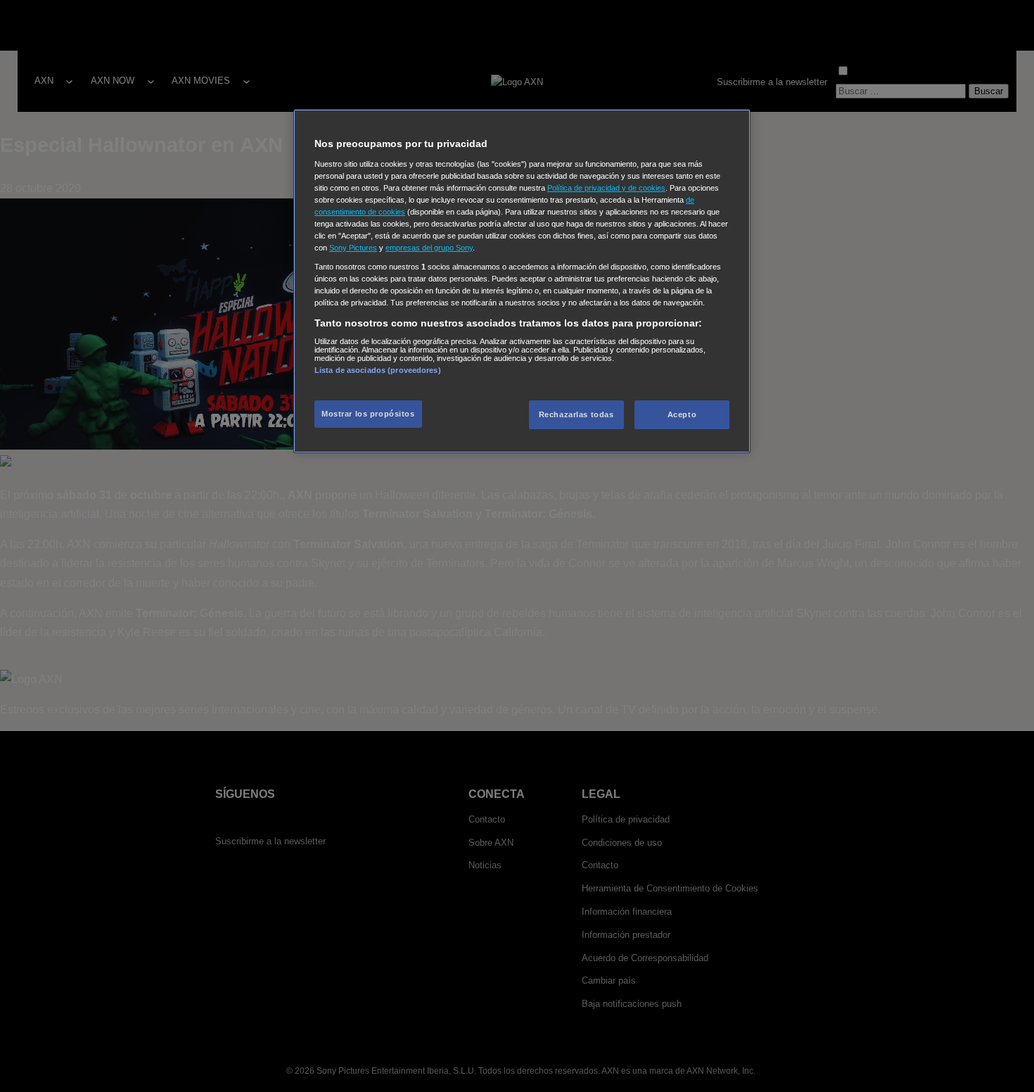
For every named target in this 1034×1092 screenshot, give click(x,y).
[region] (522, 281)
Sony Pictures (353, 247)
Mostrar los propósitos (368, 414)
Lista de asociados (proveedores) (377, 370)
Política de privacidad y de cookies (606, 188)
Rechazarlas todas (576, 414)
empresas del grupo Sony (429, 247)
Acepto (682, 414)
